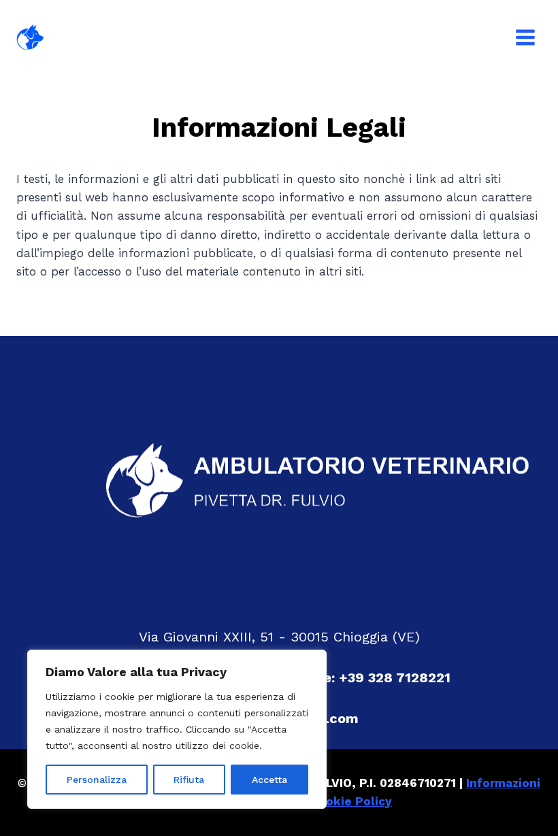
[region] (177, 729)
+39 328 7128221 (394, 677)
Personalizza (97, 779)
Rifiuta (189, 779)
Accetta (269, 779)
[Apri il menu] (525, 37)
